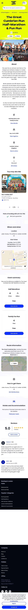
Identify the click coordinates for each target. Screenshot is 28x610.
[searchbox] (14, 8)
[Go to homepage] (14, 3)
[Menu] (5, 3)
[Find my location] (25, 257)
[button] (14, 260)
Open (15, 363)
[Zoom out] (25, 254)
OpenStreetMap (18, 266)
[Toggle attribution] (25, 266)
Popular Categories (7, 493)
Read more (13, 355)
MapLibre (6, 266)
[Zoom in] (25, 252)
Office (3, 576)
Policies (3, 562)
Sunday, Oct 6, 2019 (14, 242)
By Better (15, 32)
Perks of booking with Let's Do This (14, 214)
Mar (5, 176)
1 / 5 (14, 207)
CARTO (11, 266)
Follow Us (4, 587)
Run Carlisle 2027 (7, 194)
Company (4, 548)
